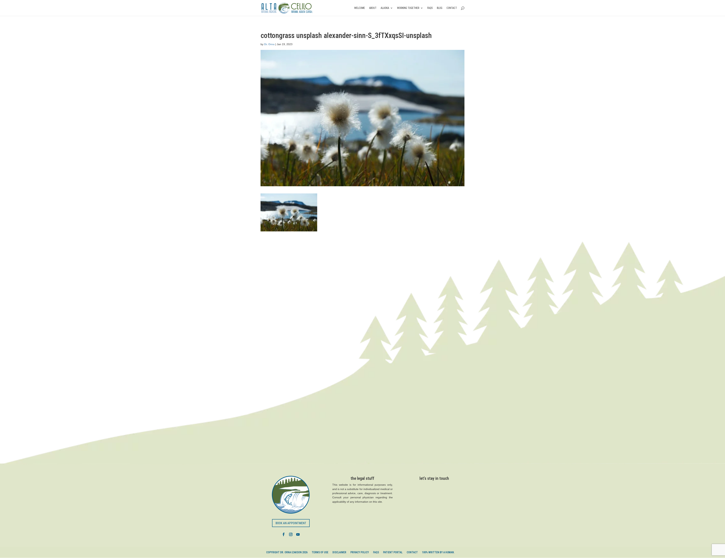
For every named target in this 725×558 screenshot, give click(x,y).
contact (452, 8)
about (372, 8)
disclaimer (339, 552)
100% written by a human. (438, 552)
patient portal (393, 552)
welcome (359, 8)
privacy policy (359, 552)
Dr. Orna (269, 44)
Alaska (385, 8)
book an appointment (290, 523)
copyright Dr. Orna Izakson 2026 (287, 552)
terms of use (320, 552)
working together (408, 8)
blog (439, 8)
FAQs (430, 8)
